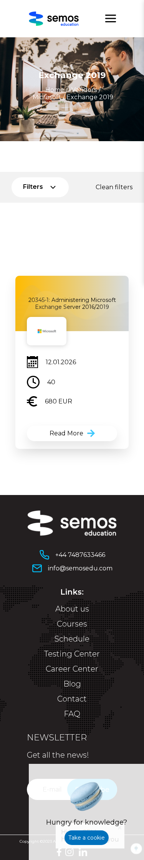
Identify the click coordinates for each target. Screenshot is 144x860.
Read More (66, 433)
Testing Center (72, 653)
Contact (72, 698)
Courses (72, 623)
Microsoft (47, 97)
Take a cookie (86, 837)
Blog (72, 683)
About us (72, 608)
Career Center (72, 668)
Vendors (84, 89)
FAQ (72, 713)
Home (54, 89)
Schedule (72, 638)
